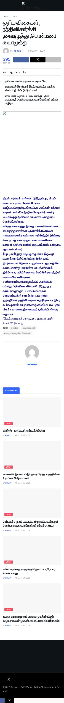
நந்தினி (14, 327)
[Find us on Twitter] (8, 679)
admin (17, 50)
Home (6, 16)
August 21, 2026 (22, 578)
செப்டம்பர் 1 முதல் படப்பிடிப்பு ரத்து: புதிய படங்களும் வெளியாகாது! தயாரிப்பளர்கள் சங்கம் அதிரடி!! (31, 99)
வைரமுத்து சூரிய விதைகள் (17, 333)
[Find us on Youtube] (14, 679)
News (15, 16)
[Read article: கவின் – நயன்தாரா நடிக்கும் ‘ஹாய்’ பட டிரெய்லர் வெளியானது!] (32, 550)
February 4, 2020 (36, 50)
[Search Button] (59, 5)
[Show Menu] (4, 5)
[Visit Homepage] (32, 5)
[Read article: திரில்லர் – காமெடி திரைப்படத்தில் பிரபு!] (32, 412)
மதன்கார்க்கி (29, 327)
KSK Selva (27, 687)
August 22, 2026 (22, 435)
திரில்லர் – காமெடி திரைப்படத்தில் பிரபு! (26, 81)
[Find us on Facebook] (4, 679)
